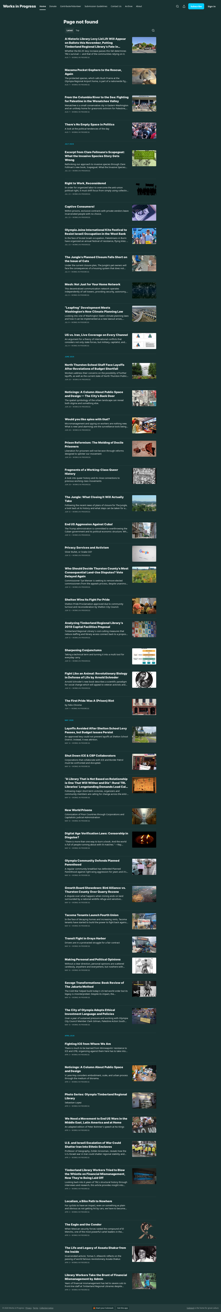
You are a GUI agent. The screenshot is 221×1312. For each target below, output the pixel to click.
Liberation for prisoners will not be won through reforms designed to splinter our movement (94, 452)
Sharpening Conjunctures (83, 650)
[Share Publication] (184, 6)
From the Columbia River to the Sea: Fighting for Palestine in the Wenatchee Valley (97, 99)
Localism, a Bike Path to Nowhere (88, 1201)
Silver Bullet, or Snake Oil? (78, 551)
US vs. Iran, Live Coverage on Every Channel (96, 335)
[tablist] (73, 30)
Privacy (29, 1308)
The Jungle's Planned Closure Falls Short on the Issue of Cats (96, 259)
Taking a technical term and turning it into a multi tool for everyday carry (94, 656)
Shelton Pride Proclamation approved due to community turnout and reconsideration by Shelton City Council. (94, 605)
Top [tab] (77, 30)
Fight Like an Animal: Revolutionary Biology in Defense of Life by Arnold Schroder (96, 675)
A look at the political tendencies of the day (87, 128)
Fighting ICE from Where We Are (88, 1044)
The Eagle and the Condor (83, 1224)
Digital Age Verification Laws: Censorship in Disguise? (96, 835)
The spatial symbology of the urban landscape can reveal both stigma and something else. (94, 402)
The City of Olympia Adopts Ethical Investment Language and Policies (90, 1012)
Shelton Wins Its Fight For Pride (87, 599)
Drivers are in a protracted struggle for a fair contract (92, 942)
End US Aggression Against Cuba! (89, 524)
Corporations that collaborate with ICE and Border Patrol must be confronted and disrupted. (94, 761)
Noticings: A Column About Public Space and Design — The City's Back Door (94, 394)
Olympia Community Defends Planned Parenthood (92, 862)
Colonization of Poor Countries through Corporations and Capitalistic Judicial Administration (94, 816)
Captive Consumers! (80, 206)
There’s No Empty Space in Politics (89, 124)
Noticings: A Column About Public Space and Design (94, 1069)
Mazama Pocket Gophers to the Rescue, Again (93, 72)
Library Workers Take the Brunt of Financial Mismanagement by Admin (96, 1277)
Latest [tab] (70, 30)
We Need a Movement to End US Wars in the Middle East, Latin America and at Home (96, 1120)
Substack (190, 1308)
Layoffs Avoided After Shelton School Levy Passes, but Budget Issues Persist (96, 730)
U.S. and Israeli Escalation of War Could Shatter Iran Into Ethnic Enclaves (93, 1144)
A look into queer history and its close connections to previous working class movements (92, 479)
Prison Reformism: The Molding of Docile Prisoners (94, 444)
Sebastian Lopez (73, 1102)
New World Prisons (78, 810)
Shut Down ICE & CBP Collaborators (90, 755)
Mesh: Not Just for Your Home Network (92, 284)
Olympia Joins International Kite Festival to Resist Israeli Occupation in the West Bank (96, 232)
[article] (110, 50)
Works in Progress (81, 57)
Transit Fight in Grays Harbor (85, 938)
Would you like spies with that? (87, 419)
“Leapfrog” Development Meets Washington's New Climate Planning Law (94, 309)
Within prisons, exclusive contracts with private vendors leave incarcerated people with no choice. (97, 212)
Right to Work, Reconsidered (85, 183)
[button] (43, 6)
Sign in (212, 6)
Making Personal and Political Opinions (93, 959)
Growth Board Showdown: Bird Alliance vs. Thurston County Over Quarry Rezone (95, 890)
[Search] (177, 6)
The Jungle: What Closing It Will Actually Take (94, 499)
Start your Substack (104, 1308)
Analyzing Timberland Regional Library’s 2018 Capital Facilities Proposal (94, 625)
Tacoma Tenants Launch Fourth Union (91, 915)
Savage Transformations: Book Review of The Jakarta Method (94, 984)
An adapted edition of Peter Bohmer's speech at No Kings (94, 1126)
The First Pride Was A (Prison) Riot (89, 700)
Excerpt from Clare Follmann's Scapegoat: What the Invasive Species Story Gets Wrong (95, 156)
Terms (35, 1308)
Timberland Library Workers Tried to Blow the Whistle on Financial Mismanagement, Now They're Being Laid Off (95, 1174)
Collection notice (46, 1308)
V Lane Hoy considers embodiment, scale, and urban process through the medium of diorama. (96, 1077)
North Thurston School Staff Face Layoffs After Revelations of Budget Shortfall (94, 366)
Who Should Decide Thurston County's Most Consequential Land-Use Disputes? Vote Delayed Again (96, 572)
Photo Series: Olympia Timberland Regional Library (96, 1096)
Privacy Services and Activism (87, 547)
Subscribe (196, 6)
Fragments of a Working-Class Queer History (91, 471)
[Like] (67, 198)
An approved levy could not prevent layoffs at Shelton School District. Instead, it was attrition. (96, 738)
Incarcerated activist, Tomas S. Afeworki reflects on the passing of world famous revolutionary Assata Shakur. (93, 1257)
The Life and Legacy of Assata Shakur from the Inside (95, 1249)
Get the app (122, 1308)
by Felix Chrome (73, 704)
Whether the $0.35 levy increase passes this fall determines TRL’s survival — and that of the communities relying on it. (95, 52)
